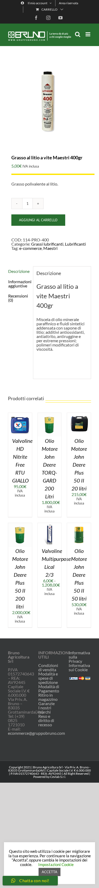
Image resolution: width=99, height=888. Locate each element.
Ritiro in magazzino (48, 697)
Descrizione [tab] (19, 271)
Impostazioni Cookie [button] (56, 864)
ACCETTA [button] (49, 872)
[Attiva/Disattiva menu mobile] (88, 34)
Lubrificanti (75, 243)
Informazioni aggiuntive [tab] (19, 283)
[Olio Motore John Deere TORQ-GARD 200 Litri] (50, 414)
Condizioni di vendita (48, 667)
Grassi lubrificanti (47, 243)
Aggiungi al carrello (38, 220)
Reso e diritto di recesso (46, 720)
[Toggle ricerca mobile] (77, 34)
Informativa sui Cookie (79, 667)
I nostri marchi (44, 710)
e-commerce (30, 248)
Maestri (50, 248)
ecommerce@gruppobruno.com (36, 733)
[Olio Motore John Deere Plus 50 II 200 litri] (20, 525)
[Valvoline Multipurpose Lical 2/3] (50, 525)
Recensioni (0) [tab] (18, 298)
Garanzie (46, 703)
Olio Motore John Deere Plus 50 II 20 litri (79, 465)
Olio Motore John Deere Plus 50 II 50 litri (79, 575)
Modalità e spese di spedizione (48, 678)
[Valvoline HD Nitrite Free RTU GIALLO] (20, 414)
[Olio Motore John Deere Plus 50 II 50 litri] (79, 525)
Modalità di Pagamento (48, 688)
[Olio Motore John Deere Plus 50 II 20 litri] (79, 414)
